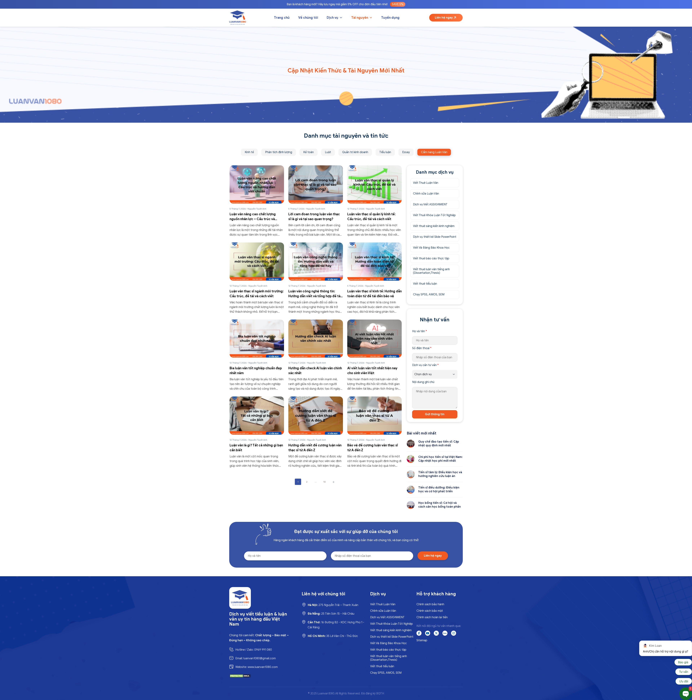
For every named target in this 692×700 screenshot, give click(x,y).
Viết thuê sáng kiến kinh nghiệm (433, 226)
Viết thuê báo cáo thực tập (431, 258)
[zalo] (444, 633)
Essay (406, 152)
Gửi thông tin (434, 414)
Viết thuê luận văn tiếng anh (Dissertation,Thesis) (431, 271)
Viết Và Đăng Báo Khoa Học (431, 247)
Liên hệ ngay (444, 17)
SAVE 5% (397, 4)
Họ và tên (419, 331)
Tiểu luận (385, 152)
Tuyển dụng (390, 18)
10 (324, 481)
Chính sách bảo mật (429, 611)
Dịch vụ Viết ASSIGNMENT (430, 204)
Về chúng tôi (308, 18)
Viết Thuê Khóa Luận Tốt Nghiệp (434, 215)
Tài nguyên (359, 18)
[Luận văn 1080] (237, 17)
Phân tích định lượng (278, 152)
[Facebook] (419, 633)
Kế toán (308, 152)
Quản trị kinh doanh (355, 152)
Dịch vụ (332, 18)
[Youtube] (427, 633)
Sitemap (421, 640)
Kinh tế (249, 152)
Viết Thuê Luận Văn (425, 183)
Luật (328, 152)
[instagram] (453, 633)
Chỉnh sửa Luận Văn (426, 193)
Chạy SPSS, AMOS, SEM (428, 294)
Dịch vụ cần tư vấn (425, 365)
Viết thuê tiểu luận (425, 284)
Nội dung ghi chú (423, 382)
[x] (436, 633)
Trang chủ (282, 18)
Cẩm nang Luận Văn (434, 152)
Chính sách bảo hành (430, 604)
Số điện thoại (421, 348)
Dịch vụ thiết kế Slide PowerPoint (434, 237)
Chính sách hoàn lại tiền (432, 617)
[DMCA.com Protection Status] (240, 675)
